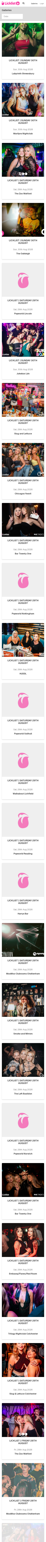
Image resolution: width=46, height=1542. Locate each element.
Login (42, 3)
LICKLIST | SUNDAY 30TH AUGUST (23, 61)
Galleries (34, 3)
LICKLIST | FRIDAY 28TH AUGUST (23, 1442)
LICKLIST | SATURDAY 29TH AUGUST (23, 182)
